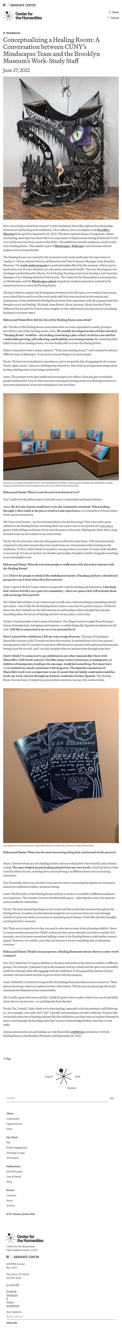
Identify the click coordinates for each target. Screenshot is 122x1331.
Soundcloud (12, 1305)
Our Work (12, 1137)
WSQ (9, 1181)
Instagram (12, 1295)
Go (112, 1098)
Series (9, 1200)
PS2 (8, 1142)
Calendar (11, 1195)
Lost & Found (13, 1176)
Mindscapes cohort (44, 281)
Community (13, 1118)
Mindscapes (62, 246)
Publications (13, 1166)
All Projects (12, 1157)
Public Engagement (16, 1147)
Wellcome (77, 246)
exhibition (78, 1032)
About (10, 1113)
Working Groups (15, 1152)
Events (10, 1190)
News (9, 1128)
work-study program (33, 265)
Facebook (11, 1291)
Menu (115, 12)
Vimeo (10, 1302)
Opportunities (14, 1123)
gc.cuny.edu (12, 1284)
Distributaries (13, 32)
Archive (10, 1205)
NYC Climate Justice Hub (20, 1214)
